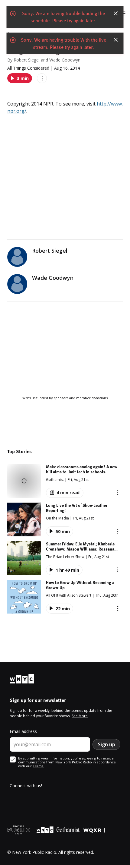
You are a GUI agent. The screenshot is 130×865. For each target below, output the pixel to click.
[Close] (116, 13)
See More (80, 715)
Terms (38, 766)
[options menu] (42, 78)
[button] (65, 481)
